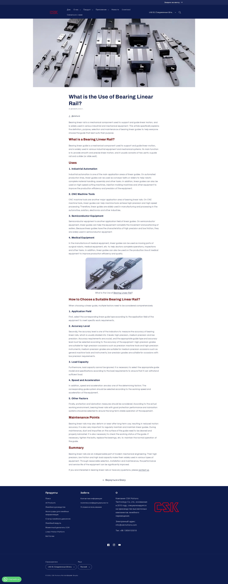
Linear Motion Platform (55, 532)
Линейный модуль (53, 523)
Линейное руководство (55, 507)
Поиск (48, 499)
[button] (77, 9)
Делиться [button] (76, 116)
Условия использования (91, 507)
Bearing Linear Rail (123, 293)
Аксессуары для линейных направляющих (57, 513)
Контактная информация (91, 499)
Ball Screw (49, 536)
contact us (144, 470)
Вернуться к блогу (115, 480)
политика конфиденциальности (94, 503)
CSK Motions (56, 575)
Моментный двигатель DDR (57, 527)
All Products (50, 503)
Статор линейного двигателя (58, 519)
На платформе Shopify (69, 575)
